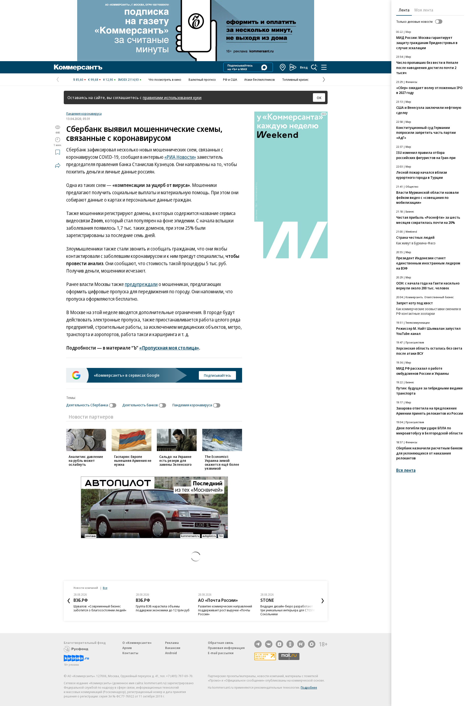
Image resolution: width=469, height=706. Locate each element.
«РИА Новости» (180, 157)
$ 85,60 (78, 79)
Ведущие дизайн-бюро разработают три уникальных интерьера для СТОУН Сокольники (287, 610)
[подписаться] (114, 405)
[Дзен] (279, 644)
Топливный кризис (295, 79)
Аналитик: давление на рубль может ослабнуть (86, 460)
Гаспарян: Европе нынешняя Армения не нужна (132, 460)
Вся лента (406, 470)
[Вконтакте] (268, 644)
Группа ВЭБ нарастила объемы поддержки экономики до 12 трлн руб (163, 608)
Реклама (172, 642)
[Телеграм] (258, 644)
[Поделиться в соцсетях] (58, 165)
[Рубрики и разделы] (324, 67)
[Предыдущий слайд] (69, 601)
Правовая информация (226, 648)
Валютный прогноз (202, 79)
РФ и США (230, 79)
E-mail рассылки (221, 653)
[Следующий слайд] (323, 601)
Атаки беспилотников (259, 79)
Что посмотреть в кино (165, 79)
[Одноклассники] (290, 644)
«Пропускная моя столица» (169, 348)
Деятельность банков (140, 404)
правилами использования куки (172, 97)
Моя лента (423, 10)
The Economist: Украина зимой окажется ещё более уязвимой (222, 462)
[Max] (311, 644)
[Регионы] (283, 67)
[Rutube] (301, 644)
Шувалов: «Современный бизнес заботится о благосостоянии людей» (100, 608)
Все (105, 588)
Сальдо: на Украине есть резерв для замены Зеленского (175, 460)
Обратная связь (220, 642)
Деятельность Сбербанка (87, 404)
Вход (304, 67)
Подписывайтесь (217, 375)
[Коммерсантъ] (78, 67)
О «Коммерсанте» (137, 642)
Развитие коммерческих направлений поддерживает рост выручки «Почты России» (225, 610)
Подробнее (309, 687)
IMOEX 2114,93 (128, 79)
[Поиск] (314, 67)
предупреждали (141, 284)
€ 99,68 (93, 79)
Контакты (130, 653)
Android (171, 653)
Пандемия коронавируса (84, 113)
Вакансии (172, 648)
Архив (127, 648)
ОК (319, 97)
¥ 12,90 (108, 79)
